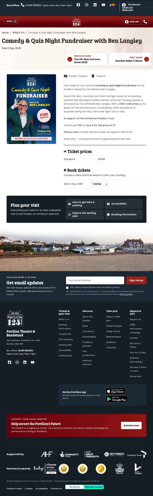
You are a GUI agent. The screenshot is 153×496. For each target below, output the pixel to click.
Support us (135, 319)
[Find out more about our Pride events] (112, 5)
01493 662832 (25, 350)
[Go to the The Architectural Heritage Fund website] (46, 454)
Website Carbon (93, 487)
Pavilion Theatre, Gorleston (76, 22)
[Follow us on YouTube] (33, 362)
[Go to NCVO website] (138, 468)
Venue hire (135, 376)
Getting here (65, 355)
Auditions (111, 342)
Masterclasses (113, 336)
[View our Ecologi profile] (45, 468)
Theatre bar (65, 334)
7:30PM (96, 184)
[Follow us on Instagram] (17, 362)
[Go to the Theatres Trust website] (136, 454)
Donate (134, 337)
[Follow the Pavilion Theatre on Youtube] (105, 4)
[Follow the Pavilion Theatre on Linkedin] (96, 4)
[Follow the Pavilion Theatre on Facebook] (79, 4)
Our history (88, 331)
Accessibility (119, 203)
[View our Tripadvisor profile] (119, 468)
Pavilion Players (114, 325)
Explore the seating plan (84, 214)
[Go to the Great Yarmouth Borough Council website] (114, 454)
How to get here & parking (83, 203)
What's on (64, 319)
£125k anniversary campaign (136, 328)
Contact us (56, 488)
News (85, 325)
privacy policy (126, 294)
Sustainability (89, 336)
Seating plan (65, 344)
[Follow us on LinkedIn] (25, 362)
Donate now (131, 425)
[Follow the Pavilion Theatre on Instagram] (88, 4)
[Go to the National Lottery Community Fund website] (69, 454)
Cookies (29, 488)
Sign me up (136, 280)
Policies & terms (14, 488)
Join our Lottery (138, 352)
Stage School (113, 331)
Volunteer (111, 347)
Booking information (123, 214)
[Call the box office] (145, 22)
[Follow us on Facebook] (10, 362)
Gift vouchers (66, 339)
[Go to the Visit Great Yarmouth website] (91, 454)
